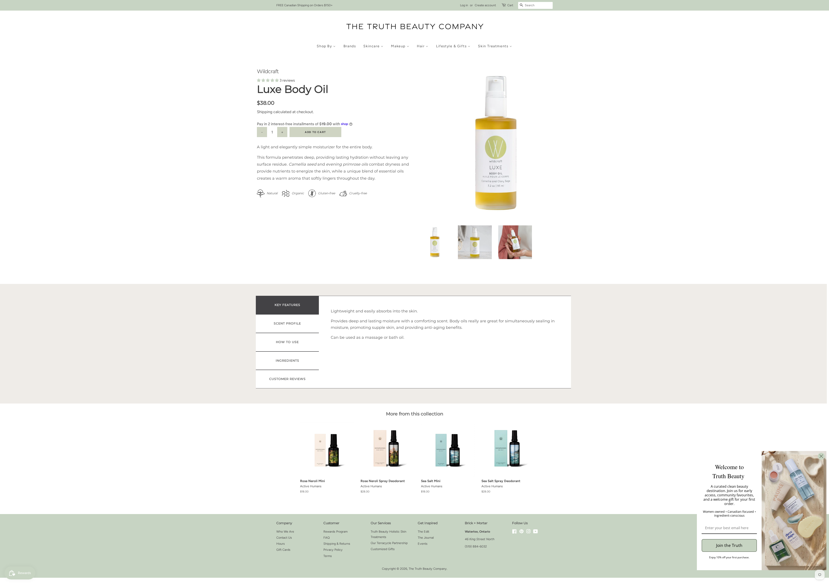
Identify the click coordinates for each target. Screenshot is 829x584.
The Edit (423, 531)
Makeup (399, 46)
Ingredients (287, 360)
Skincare (372, 46)
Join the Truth (729, 545)
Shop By (325, 46)
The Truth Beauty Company (428, 569)
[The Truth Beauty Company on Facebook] (514, 532)
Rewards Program (335, 531)
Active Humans (310, 486)
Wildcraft (268, 71)
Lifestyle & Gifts (452, 46)
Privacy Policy (333, 550)
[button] (268, 80)
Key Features (287, 305)
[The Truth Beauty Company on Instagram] (528, 532)
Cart (510, 5)
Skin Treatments (493, 46)
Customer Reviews (287, 379)
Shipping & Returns (336, 544)
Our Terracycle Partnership (389, 543)
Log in (464, 5)
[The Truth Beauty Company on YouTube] (535, 532)
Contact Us (284, 538)
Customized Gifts (383, 549)
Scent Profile (287, 323)
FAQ (326, 538)
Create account (485, 5)
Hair (421, 46)
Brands (349, 46)
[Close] (821, 456)
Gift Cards (283, 550)
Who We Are (285, 531)
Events (422, 544)
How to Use (287, 342)
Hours (280, 544)
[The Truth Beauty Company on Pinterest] (521, 532)
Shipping (264, 111)
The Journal (426, 538)
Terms (327, 556)
